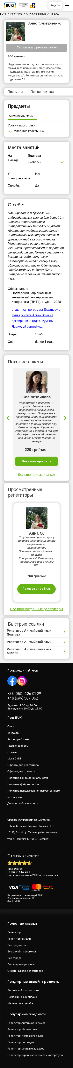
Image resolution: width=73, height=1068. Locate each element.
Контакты (13, 732)
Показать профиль (36, 461)
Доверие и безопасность (23, 803)
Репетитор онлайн (19, 938)
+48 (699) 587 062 (22, 698)
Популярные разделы (21, 964)
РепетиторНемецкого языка (25, 1035)
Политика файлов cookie (23, 784)
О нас (11, 726)
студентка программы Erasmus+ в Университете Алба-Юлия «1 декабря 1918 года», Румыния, (36, 315)
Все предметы (16, 945)
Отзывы (12, 752)
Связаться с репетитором (37, 47)
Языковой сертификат (28, 326)
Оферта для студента (21, 771)
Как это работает (18, 739)
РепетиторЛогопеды (20, 1042)
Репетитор (14, 932)
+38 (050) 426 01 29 (24, 694)
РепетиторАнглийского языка (26, 1022)
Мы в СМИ (14, 758)
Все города (14, 957)
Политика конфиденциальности (27, 777)
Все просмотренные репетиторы (36, 609)
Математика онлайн (20, 1003)
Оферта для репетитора (23, 764)
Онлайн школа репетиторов (25, 970)
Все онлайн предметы (21, 951)
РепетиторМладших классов (25, 1048)
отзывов (26, 875)
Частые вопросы (17, 745)
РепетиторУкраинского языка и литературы (35, 1055)
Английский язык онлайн (23, 990)
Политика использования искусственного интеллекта (33, 794)
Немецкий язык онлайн (22, 996)
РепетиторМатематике (22, 1029)
